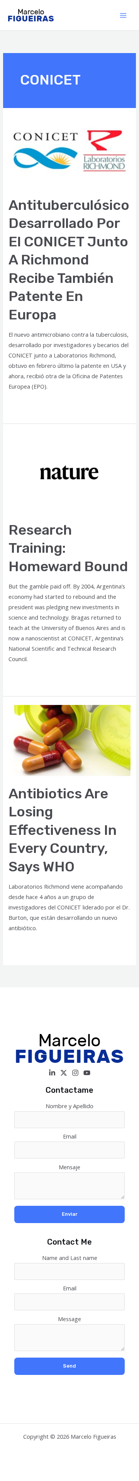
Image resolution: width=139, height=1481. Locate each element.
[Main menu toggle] (123, 15)
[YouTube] (86, 1072)
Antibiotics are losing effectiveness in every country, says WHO (62, 830)
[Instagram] (75, 1072)
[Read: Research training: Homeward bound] (69, 471)
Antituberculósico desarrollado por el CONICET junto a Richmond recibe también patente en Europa (68, 260)
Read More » (25, 406)
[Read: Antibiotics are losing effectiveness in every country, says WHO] (69, 739)
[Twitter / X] (63, 1072)
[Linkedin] (52, 1072)
